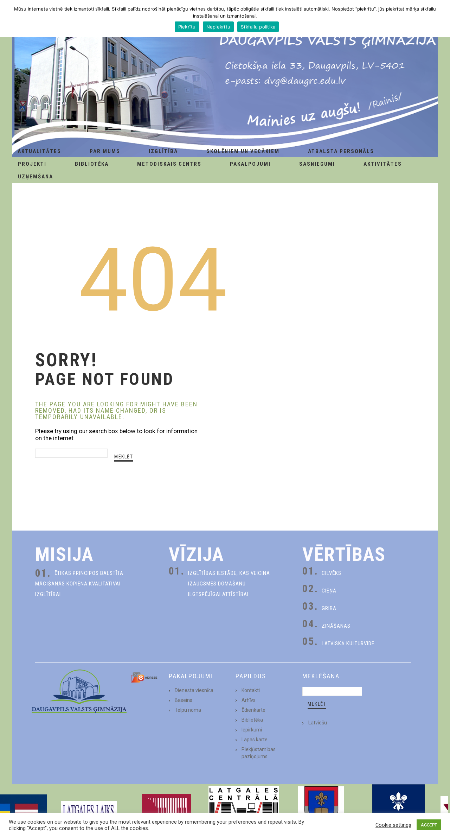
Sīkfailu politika (258, 27)
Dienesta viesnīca (194, 690)
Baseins (183, 700)
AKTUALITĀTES (39, 151)
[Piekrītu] (441, 18)
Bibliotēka (92, 164)
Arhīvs (249, 700)
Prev (9, 810)
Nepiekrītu (218, 27)
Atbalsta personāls (341, 151)
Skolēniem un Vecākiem (242, 151)
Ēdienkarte (253, 710)
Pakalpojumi (250, 164)
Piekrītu (187, 27)
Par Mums (105, 151)
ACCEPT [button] (429, 825)
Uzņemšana (35, 176)
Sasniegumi (317, 164)
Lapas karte (255, 739)
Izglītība (163, 151)
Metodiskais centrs (169, 164)
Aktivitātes (383, 164)
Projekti (32, 164)
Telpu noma (188, 710)
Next (440, 810)
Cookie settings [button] (393, 825)
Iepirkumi (252, 730)
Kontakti (251, 690)
